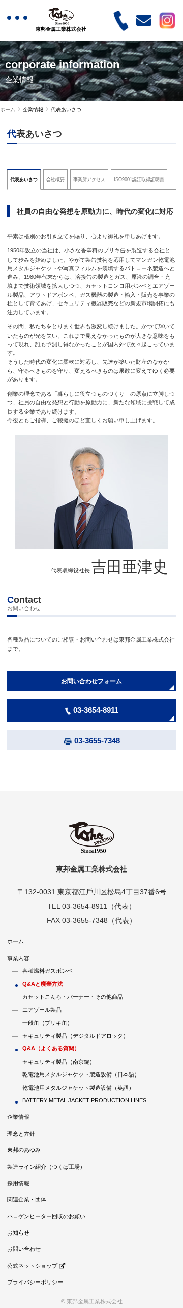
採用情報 (18, 1183)
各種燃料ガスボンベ (47, 971)
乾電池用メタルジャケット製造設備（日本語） (81, 1074)
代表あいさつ (24, 179)
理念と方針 (21, 1134)
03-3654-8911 (95, 710)
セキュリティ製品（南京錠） (58, 1062)
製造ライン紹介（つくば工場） (46, 1167)
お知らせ (18, 1232)
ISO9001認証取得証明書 (139, 179)
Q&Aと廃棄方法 (42, 984)
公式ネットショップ (33, 1266)
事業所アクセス (89, 179)
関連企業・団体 (26, 1199)
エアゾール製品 (42, 1010)
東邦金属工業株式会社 (61, 29)
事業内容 (18, 958)
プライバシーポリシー (35, 1282)
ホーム (7, 109)
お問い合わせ (24, 1249)
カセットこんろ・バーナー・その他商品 (72, 997)
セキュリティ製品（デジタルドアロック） (75, 1036)
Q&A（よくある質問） (51, 1048)
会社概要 (55, 179)
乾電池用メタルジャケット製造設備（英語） (78, 1088)
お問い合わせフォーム (91, 681)
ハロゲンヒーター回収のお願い (46, 1216)
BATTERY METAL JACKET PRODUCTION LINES (84, 1100)
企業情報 (18, 1117)
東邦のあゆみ (24, 1150)
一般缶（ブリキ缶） (47, 1023)
